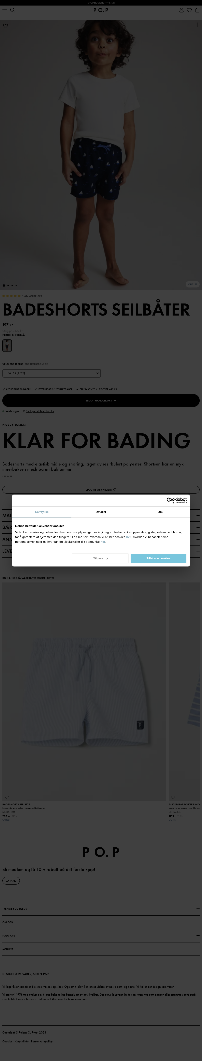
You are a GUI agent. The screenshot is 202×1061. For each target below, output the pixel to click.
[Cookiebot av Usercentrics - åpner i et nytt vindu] (169, 500)
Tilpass (98, 558)
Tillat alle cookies (158, 558)
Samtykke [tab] (42, 512)
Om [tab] (160, 512)
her (128, 537)
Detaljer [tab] (101, 512)
